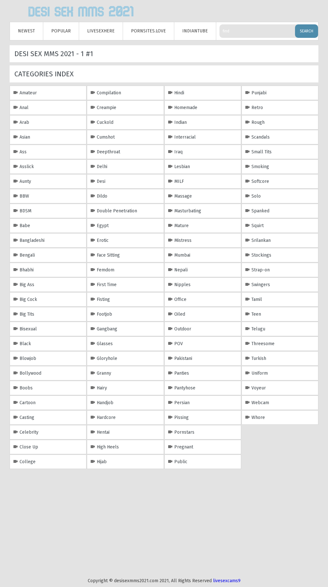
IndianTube (195, 31)
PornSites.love (148, 31)
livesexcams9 (227, 580)
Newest (26, 31)
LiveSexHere (101, 31)
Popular (61, 31)
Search (306, 31)
